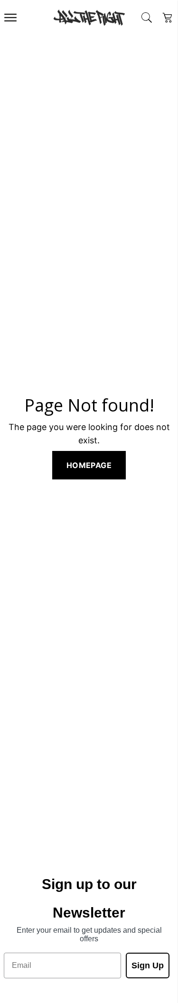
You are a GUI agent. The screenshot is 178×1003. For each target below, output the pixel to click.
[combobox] (146, 17)
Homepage (89, 465)
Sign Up (147, 965)
